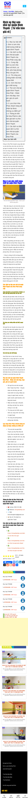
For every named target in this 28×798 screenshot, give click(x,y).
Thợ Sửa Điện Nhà (7, 774)
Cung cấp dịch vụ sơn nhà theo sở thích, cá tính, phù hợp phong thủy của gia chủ (13, 67)
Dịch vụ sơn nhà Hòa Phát (9, 766)
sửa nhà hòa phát (7, 769)
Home (5, 11)
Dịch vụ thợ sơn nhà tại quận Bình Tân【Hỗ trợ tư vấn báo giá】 (14, 691)
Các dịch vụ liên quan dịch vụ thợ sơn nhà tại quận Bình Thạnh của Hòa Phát (14, 131)
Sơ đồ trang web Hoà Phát (9, 785)
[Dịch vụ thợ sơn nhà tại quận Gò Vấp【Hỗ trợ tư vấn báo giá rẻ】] (14, 657)
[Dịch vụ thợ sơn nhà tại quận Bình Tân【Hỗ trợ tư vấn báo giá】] (14, 682)
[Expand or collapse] (23, 38)
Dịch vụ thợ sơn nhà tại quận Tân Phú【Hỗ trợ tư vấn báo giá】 (14, 716)
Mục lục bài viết (13, 42)
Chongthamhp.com (20, 509)
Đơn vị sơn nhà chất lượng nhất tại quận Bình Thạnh (13, 47)
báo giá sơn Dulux (7, 763)
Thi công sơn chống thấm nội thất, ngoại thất (14, 77)
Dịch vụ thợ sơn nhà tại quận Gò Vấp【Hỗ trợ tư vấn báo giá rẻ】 (14, 666)
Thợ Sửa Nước (6, 780)
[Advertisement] (14, 633)
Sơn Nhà (11, 11)
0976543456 (7, 579)
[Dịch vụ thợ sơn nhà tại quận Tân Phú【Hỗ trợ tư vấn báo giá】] (14, 707)
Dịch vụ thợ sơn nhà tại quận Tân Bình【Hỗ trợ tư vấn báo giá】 (14, 742)
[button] (13, 38)
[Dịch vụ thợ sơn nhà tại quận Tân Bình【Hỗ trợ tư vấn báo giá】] (14, 733)
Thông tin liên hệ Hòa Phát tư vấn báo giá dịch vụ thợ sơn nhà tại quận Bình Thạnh (13, 119)
